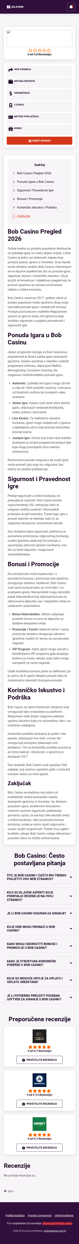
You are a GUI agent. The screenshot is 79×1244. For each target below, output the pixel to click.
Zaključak (23, 216)
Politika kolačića (15, 1215)
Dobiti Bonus (41, 140)
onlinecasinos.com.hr (55, 1231)
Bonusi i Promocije (29, 199)
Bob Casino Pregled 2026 (34, 173)
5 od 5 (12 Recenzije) (39, 1094)
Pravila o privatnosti (40, 1215)
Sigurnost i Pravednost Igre (35, 190)
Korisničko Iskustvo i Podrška (37, 207)
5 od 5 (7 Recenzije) (40, 1050)
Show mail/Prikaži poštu (57, 1223)
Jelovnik (17, 6)
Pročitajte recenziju (41, 1059)
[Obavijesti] (71, 7)
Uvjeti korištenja (64, 1215)
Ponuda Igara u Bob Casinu (35, 182)
